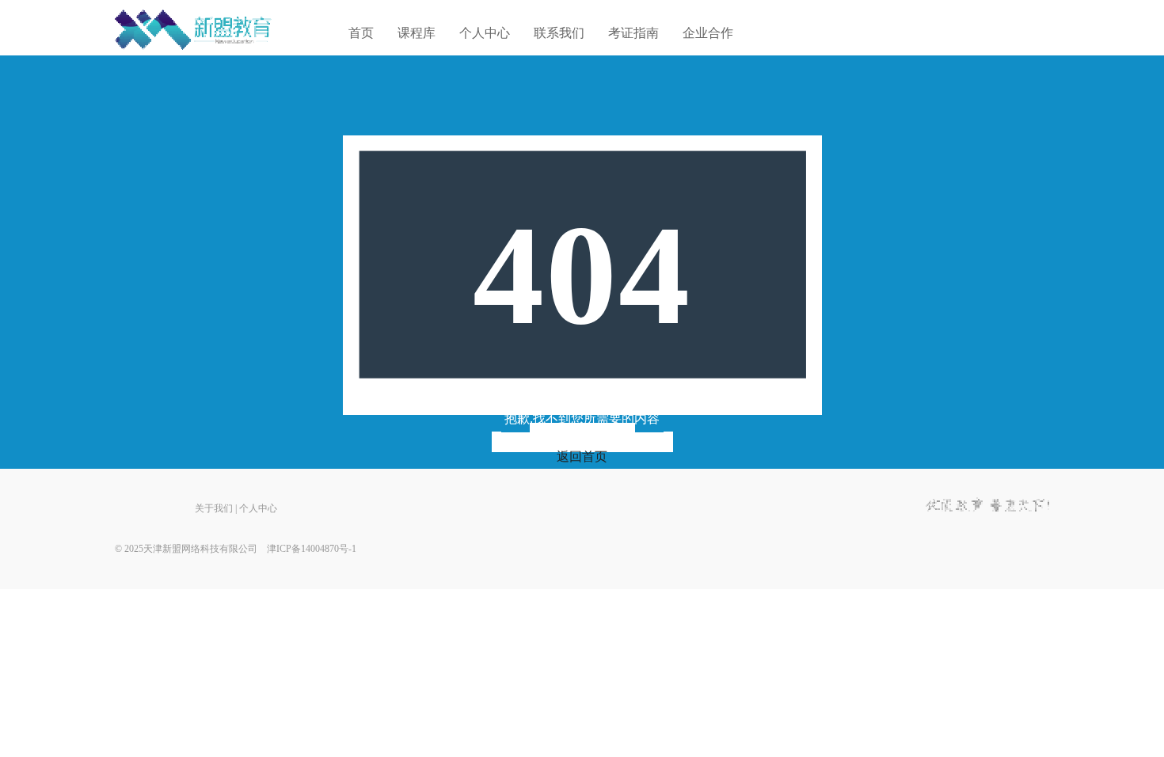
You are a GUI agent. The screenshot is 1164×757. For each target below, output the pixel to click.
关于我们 (214, 508)
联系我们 (559, 33)
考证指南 (633, 33)
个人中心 (484, 33)
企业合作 (708, 33)
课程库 (417, 33)
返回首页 (582, 456)
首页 (361, 33)
